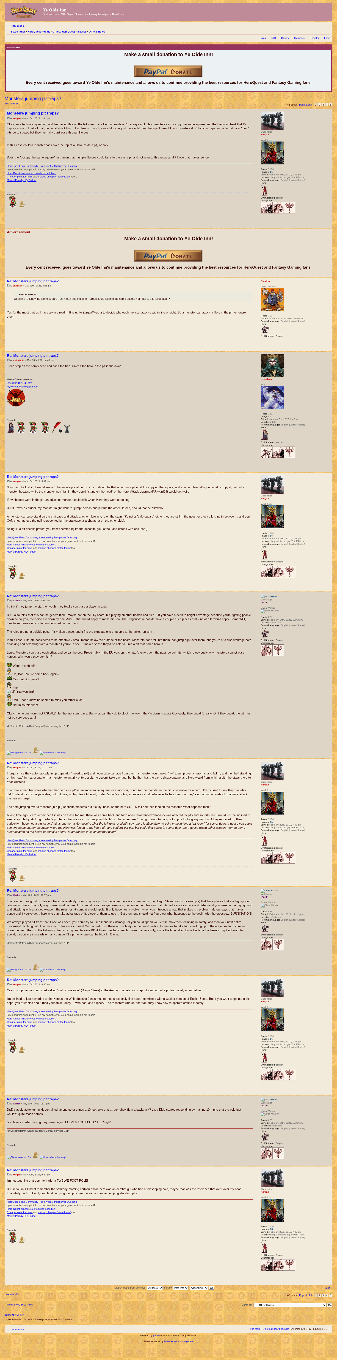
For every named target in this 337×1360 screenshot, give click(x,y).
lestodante (18, 360)
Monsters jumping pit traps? (33, 98)
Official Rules (97, 31)
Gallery (285, 38)
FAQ (273, 38)
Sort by (168, 1287)
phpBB (156, 1335)
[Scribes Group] (266, 212)
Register (314, 38)
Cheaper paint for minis (20, 176)
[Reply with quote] (246, 112)
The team (255, 1328)
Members (299, 38)
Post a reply (11, 103)
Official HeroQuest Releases (69, 31)
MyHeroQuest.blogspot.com (22, 386)
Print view (319, 31)
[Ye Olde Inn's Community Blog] (57, 432)
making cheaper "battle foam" (54, 176)
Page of (305, 104)
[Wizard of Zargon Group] (10, 432)
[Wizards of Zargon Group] (266, 457)
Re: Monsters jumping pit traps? (33, 281)
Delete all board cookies (276, 1328)
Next (327, 1287)
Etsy (29, 383)
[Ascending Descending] (202, 1287)
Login (327, 38)
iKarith (16, 600)
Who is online (14, 1315)
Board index (18, 31)
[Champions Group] (289, 212)
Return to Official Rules (20, 1304)
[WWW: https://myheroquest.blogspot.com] (263, 463)
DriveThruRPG (15, 383)
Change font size (326, 31)
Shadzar (17, 285)
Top (329, 225)
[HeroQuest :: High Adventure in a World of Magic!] (24, 11)
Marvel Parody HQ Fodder (21, 180)
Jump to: (247, 1304)
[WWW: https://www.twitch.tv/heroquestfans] (263, 218)
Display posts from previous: (130, 1287)
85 (271, 172)
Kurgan (17, 118)
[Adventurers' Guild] (278, 212)
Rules (263, 38)
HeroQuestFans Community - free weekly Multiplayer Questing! (42, 166)
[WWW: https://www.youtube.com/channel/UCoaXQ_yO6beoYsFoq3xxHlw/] (263, 342)
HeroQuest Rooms (39, 31)
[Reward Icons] (22, 206)
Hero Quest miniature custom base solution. (31, 173)
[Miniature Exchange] (12, 206)
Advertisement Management (178, 1341)
